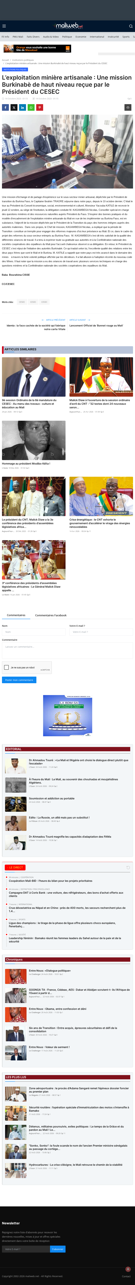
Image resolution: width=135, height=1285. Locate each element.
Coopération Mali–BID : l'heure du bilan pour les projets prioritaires (50, 880)
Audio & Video (51, 36)
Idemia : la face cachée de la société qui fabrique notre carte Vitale (36, 327)
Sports (126, 36)
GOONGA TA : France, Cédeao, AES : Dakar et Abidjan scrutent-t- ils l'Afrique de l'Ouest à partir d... (79, 991)
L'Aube (5, 468)
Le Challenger (35, 974)
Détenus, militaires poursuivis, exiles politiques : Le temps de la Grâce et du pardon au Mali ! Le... (76, 1128)
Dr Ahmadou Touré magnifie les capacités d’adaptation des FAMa (70, 836)
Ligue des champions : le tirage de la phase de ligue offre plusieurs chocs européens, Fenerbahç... (62, 924)
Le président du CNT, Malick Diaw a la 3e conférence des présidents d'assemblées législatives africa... (28, 523)
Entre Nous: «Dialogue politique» (50, 970)
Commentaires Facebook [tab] (51, 615)
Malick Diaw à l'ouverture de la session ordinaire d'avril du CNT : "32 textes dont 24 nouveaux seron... (99, 403)
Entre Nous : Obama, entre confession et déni (57, 1008)
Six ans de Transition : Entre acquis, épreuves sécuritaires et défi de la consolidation (73, 1029)
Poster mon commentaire (19, 680)
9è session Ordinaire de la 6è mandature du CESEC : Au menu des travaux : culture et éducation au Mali (29, 403)
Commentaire (9, 639)
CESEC (22, 301)
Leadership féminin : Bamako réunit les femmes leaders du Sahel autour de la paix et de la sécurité (65, 939)
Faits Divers (33, 36)
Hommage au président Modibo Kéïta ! (26, 463)
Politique (67, 36)
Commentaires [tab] (16, 615)
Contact (126, 1276)
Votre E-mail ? (77, 625)
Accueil (5, 59)
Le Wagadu (33, 1095)
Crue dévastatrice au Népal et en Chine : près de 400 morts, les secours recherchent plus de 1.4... (67, 909)
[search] (131, 26)
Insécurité (113, 36)
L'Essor (32, 767)
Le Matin (5, 594)
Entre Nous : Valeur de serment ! (49, 1047)
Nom (4, 625)
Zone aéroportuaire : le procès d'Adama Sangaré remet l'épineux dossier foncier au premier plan (79, 1090)
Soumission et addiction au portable (51, 798)
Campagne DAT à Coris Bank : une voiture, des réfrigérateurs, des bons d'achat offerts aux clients (66, 894)
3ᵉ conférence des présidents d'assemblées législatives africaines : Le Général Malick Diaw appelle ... (31, 586)
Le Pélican (33, 821)
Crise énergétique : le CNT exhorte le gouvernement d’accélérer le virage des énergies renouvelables (99, 523)
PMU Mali (18, 36)
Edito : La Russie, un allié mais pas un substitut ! (59, 817)
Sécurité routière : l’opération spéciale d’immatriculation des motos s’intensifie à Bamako (79, 1109)
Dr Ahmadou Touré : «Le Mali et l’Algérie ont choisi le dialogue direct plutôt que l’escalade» (78, 762)
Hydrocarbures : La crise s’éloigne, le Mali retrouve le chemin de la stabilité (75, 1164)
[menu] (4, 26)
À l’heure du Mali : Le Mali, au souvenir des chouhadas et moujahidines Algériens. (73, 781)
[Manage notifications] (128, 1269)
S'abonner (57, 1249)
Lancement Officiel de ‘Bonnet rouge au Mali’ (96, 325)
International (97, 36)
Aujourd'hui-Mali (76, 411)
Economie (81, 36)
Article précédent (55, 320)
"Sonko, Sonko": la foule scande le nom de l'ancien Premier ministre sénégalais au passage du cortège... (78, 1147)
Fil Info (5, 36)
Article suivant (77, 320)
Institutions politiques (23, 59)
